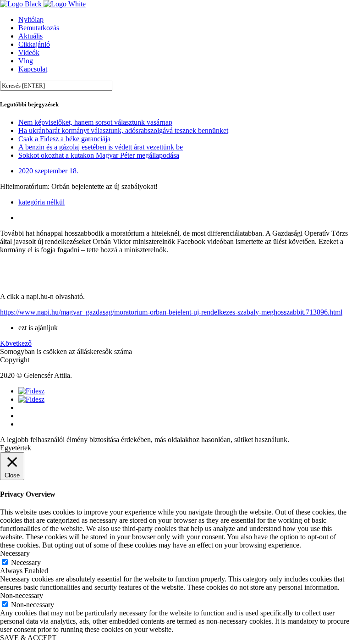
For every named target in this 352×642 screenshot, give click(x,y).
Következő (16, 343)
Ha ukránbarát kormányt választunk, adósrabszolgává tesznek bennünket (123, 130)
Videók (28, 52)
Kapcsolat (32, 69)
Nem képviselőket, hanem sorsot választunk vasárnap (95, 122)
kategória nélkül (41, 202)
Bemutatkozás (38, 28)
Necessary (26, 562)
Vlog (25, 61)
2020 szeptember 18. (48, 171)
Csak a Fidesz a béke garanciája (64, 139)
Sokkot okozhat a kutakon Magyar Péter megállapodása (98, 155)
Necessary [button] (15, 553)
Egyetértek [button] (15, 448)
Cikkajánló (34, 44)
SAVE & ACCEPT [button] (28, 638)
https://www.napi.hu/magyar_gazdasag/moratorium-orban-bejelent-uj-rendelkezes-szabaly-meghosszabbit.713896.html (171, 312)
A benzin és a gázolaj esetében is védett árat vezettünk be (100, 147)
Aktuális (30, 36)
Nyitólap (31, 19)
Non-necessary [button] (21, 595)
